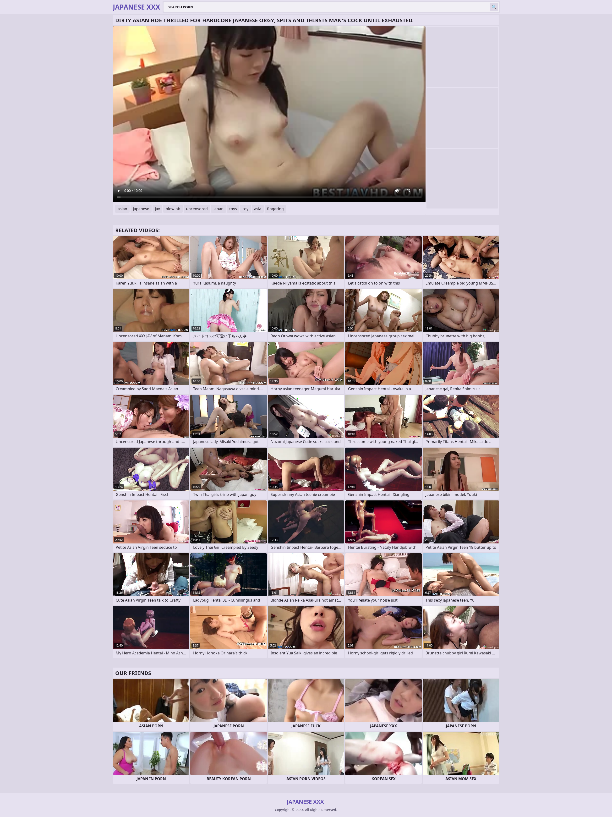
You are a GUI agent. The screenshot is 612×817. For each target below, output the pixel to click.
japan (218, 208)
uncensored (197, 208)
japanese (141, 208)
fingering (275, 208)
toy (245, 208)
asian (122, 208)
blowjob (173, 208)
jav (157, 208)
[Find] (494, 7)
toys (233, 208)
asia (257, 208)
